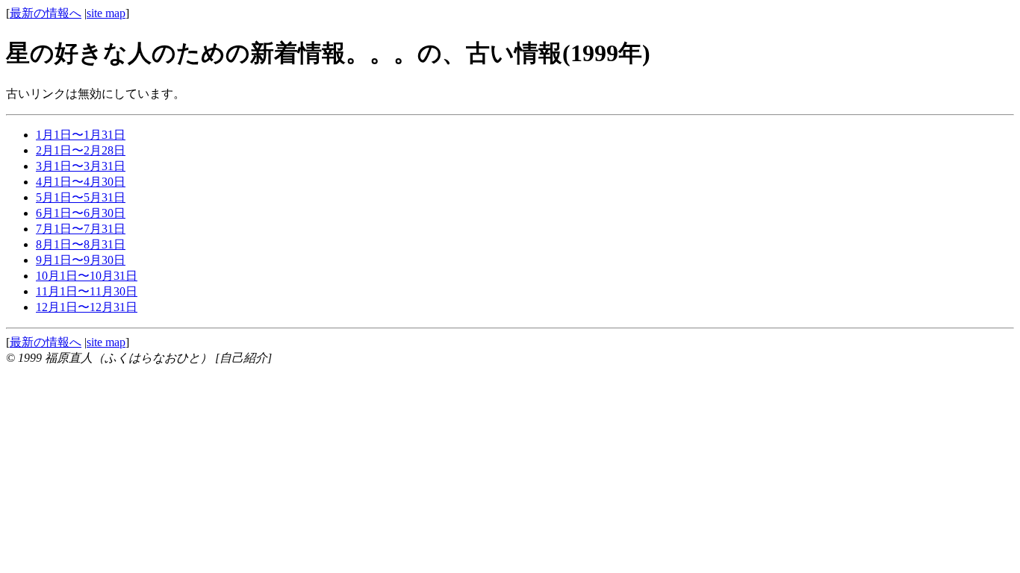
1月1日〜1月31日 (80, 134)
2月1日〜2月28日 (80, 150)
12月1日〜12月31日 (86, 307)
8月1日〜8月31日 (80, 244)
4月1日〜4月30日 (80, 181)
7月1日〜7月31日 (80, 228)
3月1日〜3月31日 (80, 166)
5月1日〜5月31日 (80, 197)
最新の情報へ (45, 13)
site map (106, 13)
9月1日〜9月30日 (80, 260)
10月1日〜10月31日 (86, 275)
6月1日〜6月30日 (80, 213)
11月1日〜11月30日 (86, 291)
